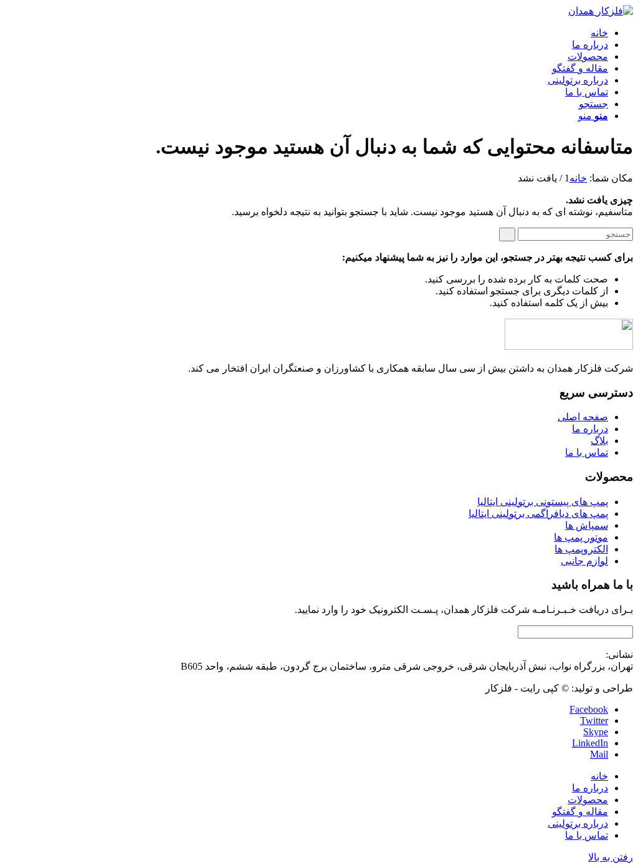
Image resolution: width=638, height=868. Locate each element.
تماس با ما (586, 452)
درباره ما (590, 428)
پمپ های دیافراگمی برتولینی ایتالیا (538, 513)
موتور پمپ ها (581, 537)
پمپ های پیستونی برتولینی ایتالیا (542, 501)
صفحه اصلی (583, 417)
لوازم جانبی (584, 561)
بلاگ (599, 440)
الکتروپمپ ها (581, 549)
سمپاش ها (586, 525)
